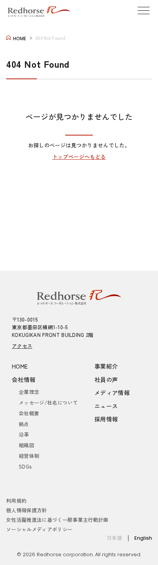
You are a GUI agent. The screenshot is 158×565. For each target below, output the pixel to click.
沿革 (24, 434)
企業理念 (29, 391)
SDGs (25, 466)
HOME (20, 366)
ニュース (106, 406)
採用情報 (106, 419)
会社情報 (24, 380)
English (143, 538)
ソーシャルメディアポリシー (39, 529)
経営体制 (29, 455)
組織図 (26, 445)
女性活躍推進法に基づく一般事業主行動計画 (57, 519)
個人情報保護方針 (26, 510)
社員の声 (106, 380)
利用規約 (16, 500)
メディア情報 (112, 393)
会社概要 (29, 413)
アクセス (22, 345)
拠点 (24, 424)
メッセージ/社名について (48, 402)
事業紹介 (106, 366)
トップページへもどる (79, 156)
